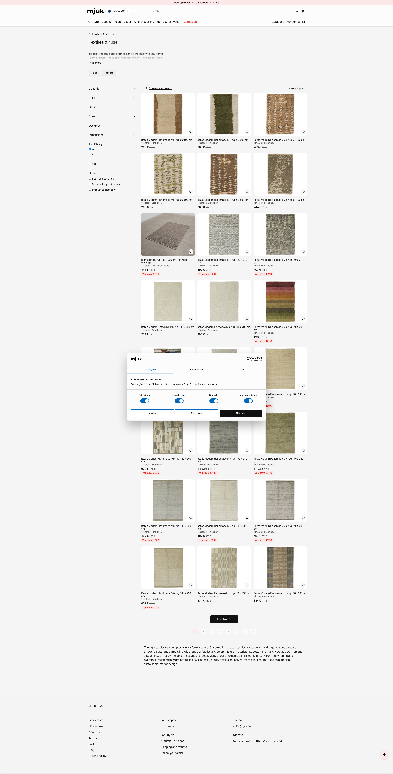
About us (94, 732)
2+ (93, 153)
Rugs (94, 72)
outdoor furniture (209, 2)
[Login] (297, 11)
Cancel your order (172, 753)
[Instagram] (95, 706)
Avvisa (152, 413)
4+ (93, 158)
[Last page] (253, 631)
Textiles (109, 72)
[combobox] (196, 11)
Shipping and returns (174, 747)
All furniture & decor (100, 34)
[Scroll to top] (384, 754)
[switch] (179, 400)
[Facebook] (90, 706)
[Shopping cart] (303, 11)
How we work (97, 726)
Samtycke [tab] (150, 369)
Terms (93, 738)
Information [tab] (196, 369)
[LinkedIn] (101, 706)
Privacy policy (97, 756)
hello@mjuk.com (242, 726)
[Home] (95, 11)
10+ (94, 163)
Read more (95, 62)
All (93, 148)
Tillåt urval (196, 413)
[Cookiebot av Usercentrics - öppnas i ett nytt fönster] (248, 359)
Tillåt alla (240, 413)
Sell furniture (169, 726)
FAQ (91, 744)
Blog (91, 750)
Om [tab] (242, 369)
